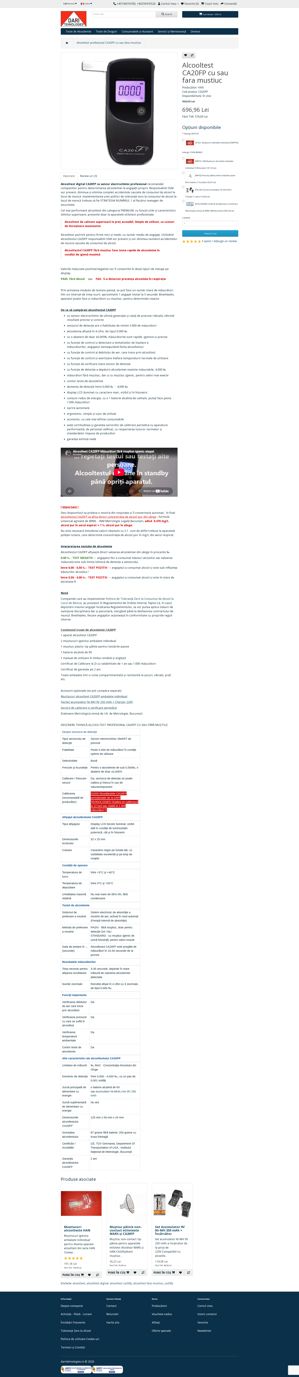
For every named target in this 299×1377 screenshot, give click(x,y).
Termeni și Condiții (73, 1347)
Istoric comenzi (207, 1314)
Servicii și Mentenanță (172, 31)
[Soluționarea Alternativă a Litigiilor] (76, 1369)
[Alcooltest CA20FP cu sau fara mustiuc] (119, 111)
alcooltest (79, 1283)
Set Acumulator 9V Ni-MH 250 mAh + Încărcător (170, 1230)
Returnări (112, 1314)
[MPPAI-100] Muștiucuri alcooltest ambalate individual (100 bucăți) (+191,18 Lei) (209, 165)
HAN (201, 87)
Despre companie (72, 1306)
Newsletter (204, 1331)
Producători (159, 1306)
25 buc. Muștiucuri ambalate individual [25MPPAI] (216, 142)
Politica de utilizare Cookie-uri (80, 1339)
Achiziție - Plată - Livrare (76, 1314)
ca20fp (169, 1283)
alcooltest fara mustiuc (148, 1283)
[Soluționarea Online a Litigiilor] (107, 1369)
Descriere (69, 176)
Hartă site (112, 1322)
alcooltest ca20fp (121, 1283)
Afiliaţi (156, 1322)
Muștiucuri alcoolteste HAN (77, 1228)
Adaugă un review (225, 241)
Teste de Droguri (106, 31)
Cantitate (186, 217)
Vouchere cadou (162, 1314)
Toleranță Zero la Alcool (76, 1331)
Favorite (202, 1322)
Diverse (195, 31)
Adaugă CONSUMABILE (192, 152)
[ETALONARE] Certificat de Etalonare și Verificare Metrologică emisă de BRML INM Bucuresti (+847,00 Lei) (211, 207)
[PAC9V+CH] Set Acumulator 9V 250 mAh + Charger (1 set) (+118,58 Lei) (208, 193)
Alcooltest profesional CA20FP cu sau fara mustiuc (109, 42)
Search (168, 14)
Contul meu (205, 1306)
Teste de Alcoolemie (78, 31)
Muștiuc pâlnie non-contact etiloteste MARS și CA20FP (126, 1230)
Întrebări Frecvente (73, 1322)
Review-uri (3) (88, 176)
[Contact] (114, 3)
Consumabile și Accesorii (137, 31)
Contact (111, 1306)
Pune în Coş (210, 233)
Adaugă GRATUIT (191, 133)
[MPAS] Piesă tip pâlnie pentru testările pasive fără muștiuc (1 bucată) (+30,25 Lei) (210, 179)
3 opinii (206, 241)
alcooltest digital (98, 1283)
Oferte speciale (161, 1331)
